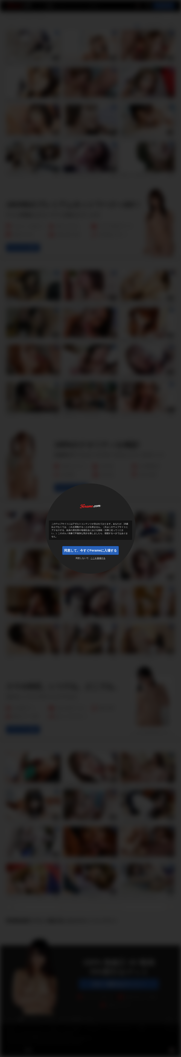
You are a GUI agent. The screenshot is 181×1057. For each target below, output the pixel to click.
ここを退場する (97, 558)
